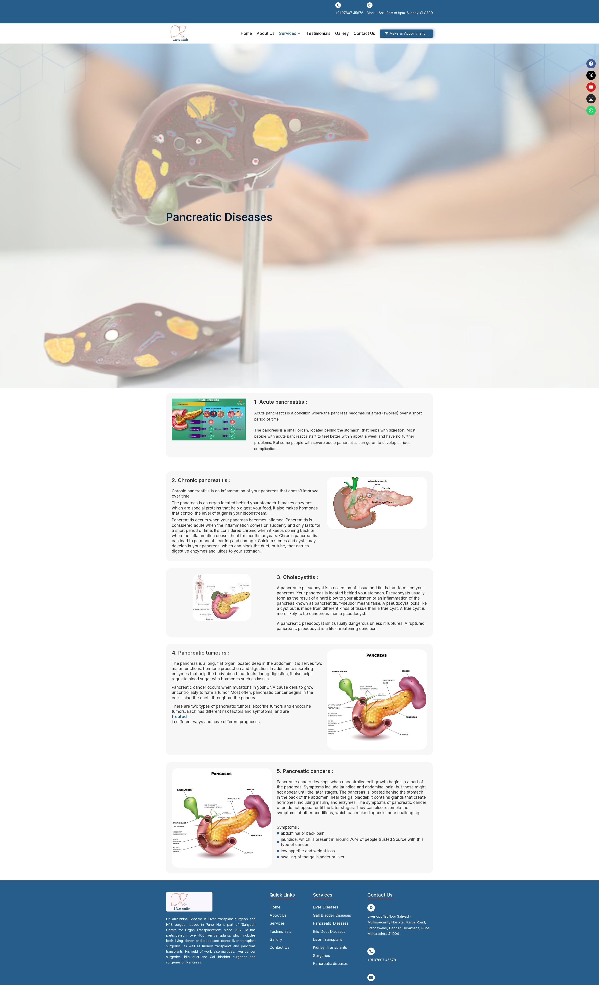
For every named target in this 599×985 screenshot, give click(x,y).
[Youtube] (591, 87)
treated (179, 716)
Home (246, 33)
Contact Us (364, 33)
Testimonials (318, 33)
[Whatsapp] (591, 110)
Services (287, 33)
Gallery (342, 33)
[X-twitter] (591, 75)
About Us (265, 33)
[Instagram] (591, 98)
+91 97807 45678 (349, 13)
